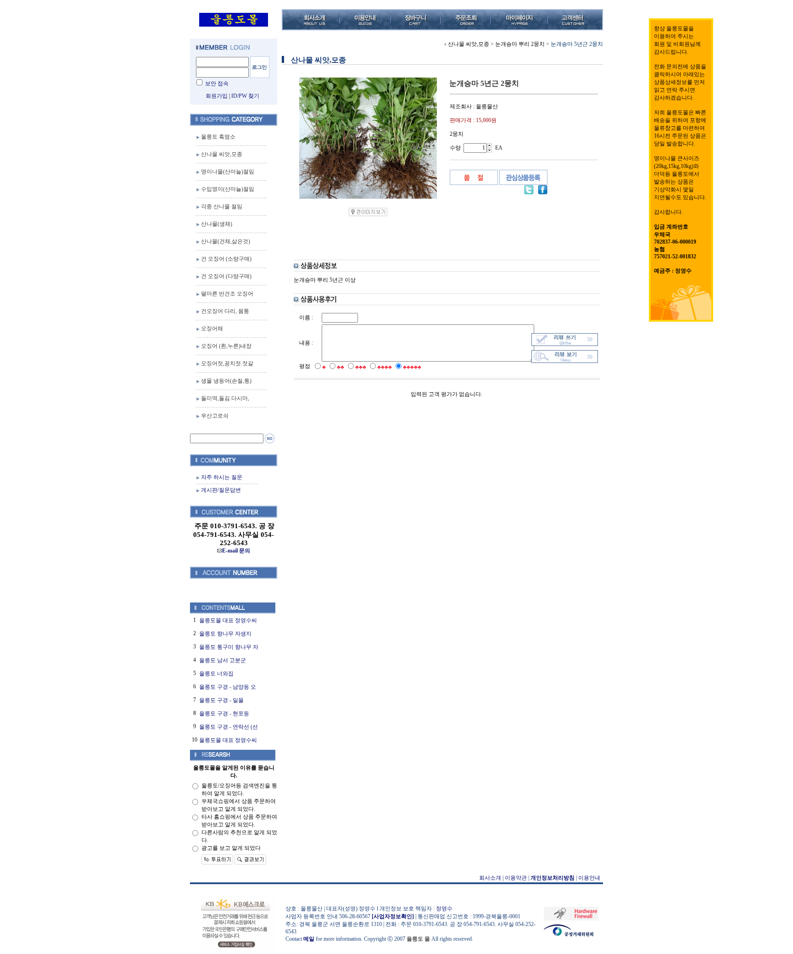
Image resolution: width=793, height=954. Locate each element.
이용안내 (589, 878)
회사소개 (490, 878)
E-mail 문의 (236, 550)
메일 (308, 939)
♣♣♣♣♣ (412, 367)
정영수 (444, 908)
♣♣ (340, 367)
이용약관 (516, 878)
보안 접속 (217, 83)
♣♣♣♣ (384, 367)
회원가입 (217, 96)
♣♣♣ (360, 367)
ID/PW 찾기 (245, 96)
